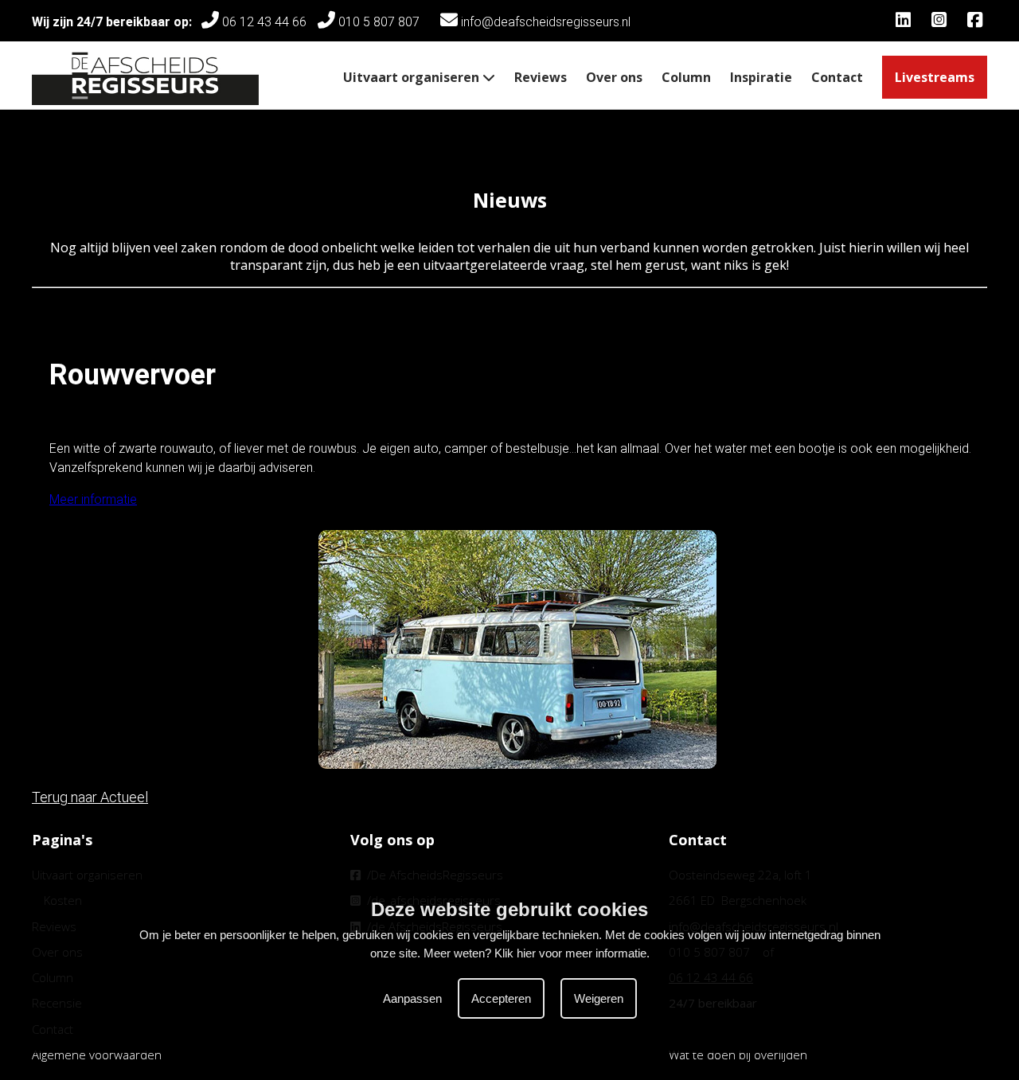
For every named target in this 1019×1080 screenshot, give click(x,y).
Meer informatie (93, 499)
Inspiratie (761, 77)
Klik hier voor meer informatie (570, 953)
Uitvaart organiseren (412, 77)
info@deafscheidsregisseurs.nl (544, 21)
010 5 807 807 (382, 21)
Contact (837, 77)
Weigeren (598, 998)
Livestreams (934, 77)
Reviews (540, 77)
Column (686, 77)
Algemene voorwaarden (97, 1054)
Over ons (614, 77)
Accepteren (501, 998)
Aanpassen (412, 998)
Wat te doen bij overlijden (738, 1054)
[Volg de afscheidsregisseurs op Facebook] (977, 21)
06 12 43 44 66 (262, 21)
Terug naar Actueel (90, 797)
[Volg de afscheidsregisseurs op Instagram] (941, 21)
